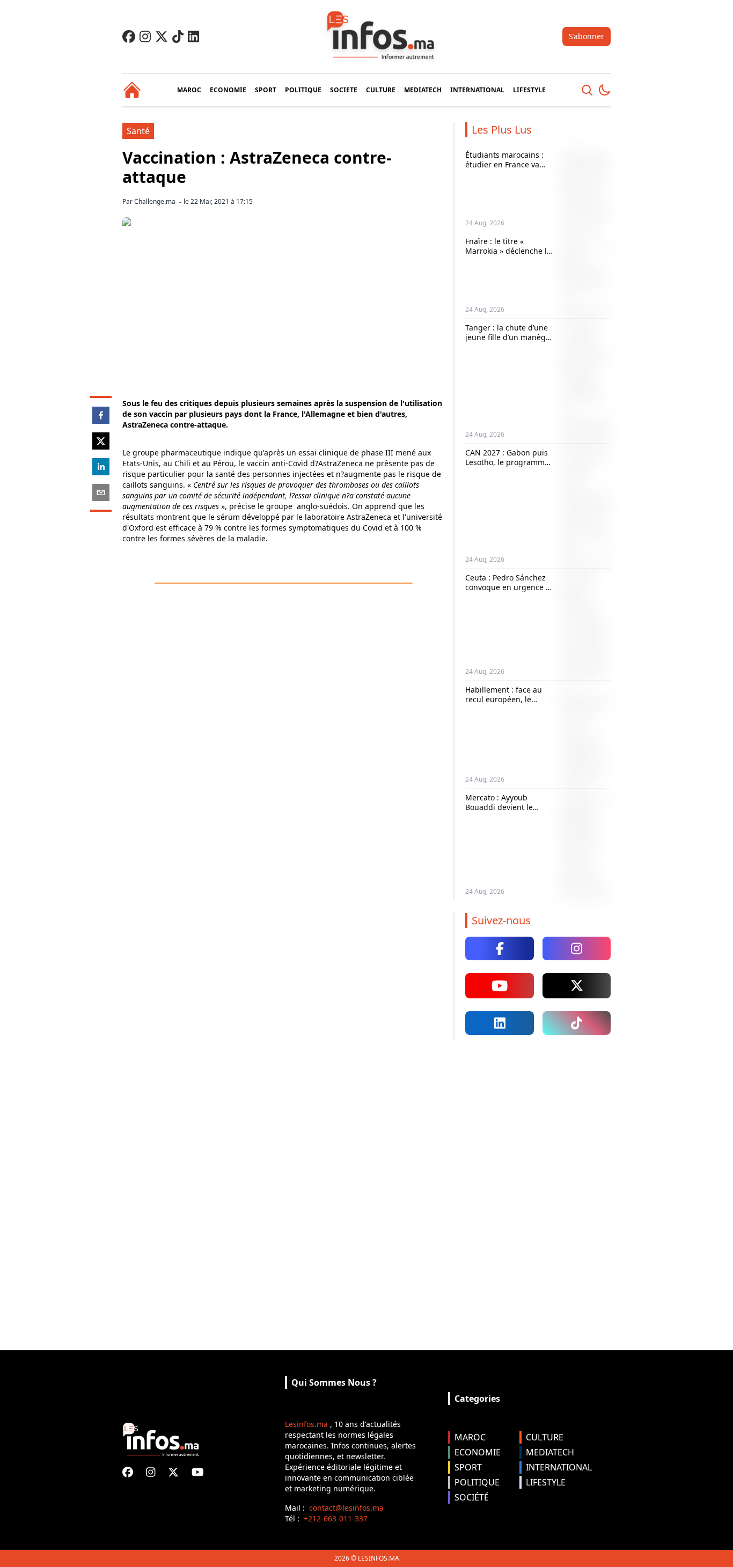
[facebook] (100, 415)
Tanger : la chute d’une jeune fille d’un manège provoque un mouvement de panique (508, 341)
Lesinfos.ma (306, 1424)
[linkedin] (100, 466)
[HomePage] (132, 90)
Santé (138, 131)
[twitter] (100, 441)
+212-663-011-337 (336, 1518)
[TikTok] (178, 36)
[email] (100, 492)
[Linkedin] (193, 36)
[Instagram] (145, 36)
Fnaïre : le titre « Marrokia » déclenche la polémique (508, 250)
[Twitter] (161, 36)
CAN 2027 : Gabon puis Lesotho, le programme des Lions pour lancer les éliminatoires (507, 466)
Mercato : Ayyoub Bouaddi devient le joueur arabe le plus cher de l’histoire (501, 811)
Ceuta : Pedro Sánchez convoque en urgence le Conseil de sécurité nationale (508, 591)
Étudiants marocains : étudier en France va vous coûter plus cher (504, 164)
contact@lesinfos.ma (346, 1508)
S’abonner (586, 36)
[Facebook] (128, 36)
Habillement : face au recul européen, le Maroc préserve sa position (503, 704)
